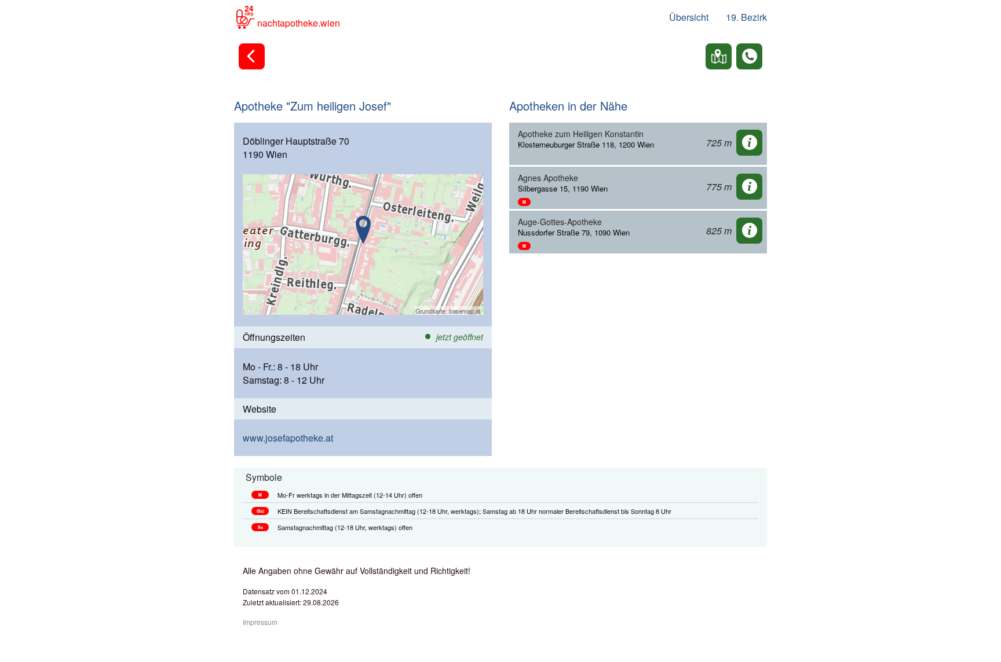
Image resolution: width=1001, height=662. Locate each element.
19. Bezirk (746, 17)
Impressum (260, 622)
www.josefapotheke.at (288, 437)
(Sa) (260, 511)
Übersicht (688, 17)
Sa (260, 527)
